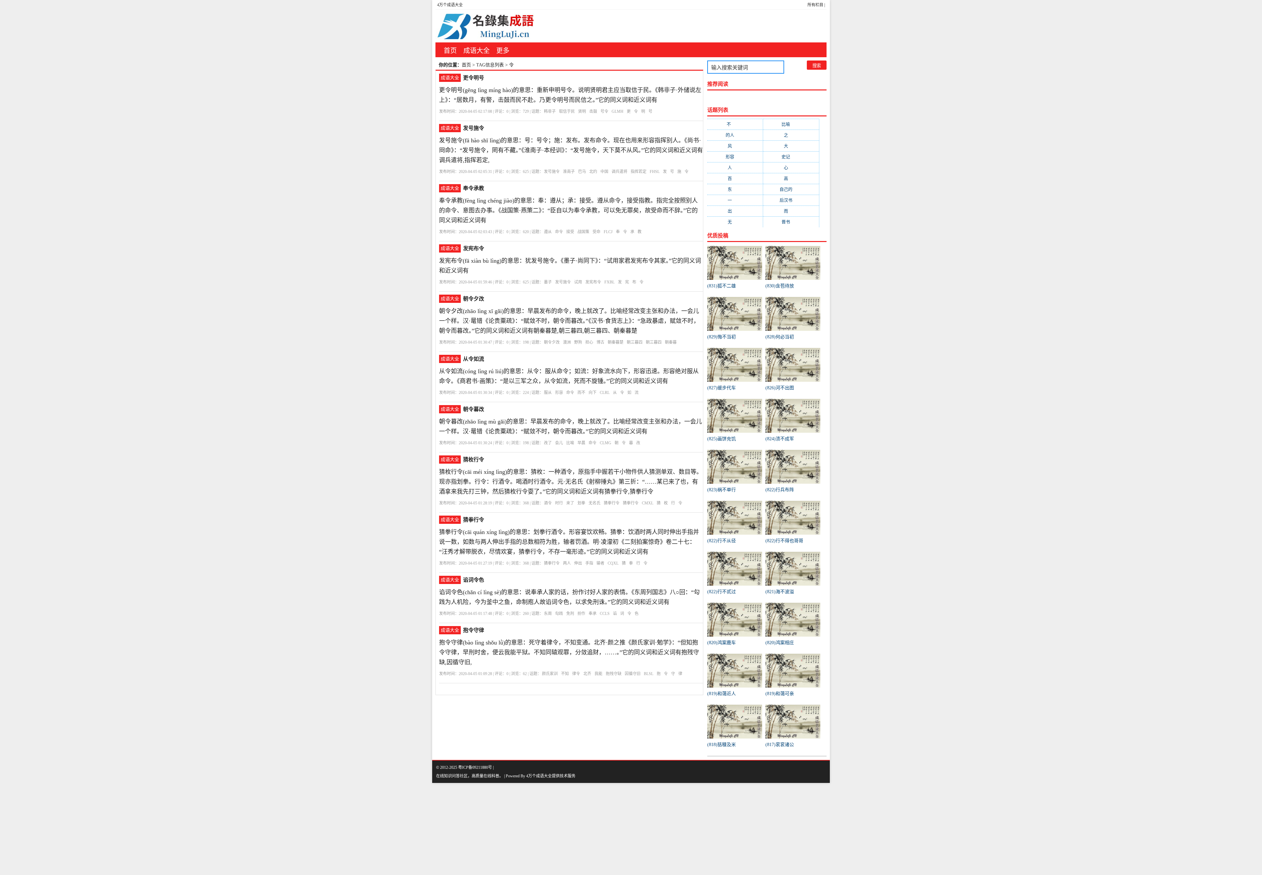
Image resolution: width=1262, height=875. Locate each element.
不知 (565, 673)
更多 (502, 50)
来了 (570, 503)
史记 (791, 156)
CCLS (605, 613)
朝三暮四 (635, 342)
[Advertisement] (197, 829)
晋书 (791, 221)
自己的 (791, 189)
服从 (548, 392)
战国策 (583, 232)
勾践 (559, 613)
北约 (593, 171)
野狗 (578, 342)
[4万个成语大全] (484, 26)
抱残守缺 (613, 673)
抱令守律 (473, 630)
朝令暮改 (473, 409)
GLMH (617, 111)
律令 (576, 673)
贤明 (582, 111)
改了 (548, 443)
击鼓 (593, 111)
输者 (600, 563)
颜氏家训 (550, 673)
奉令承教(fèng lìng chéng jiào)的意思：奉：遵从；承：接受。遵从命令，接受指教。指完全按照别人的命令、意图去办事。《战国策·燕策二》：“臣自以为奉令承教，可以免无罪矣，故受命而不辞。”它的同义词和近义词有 (568, 210)
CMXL (647, 503)
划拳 (581, 503)
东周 (548, 613)
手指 (589, 563)
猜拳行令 (611, 503)
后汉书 (791, 200)
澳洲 (567, 342)
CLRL (605, 392)
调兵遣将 (619, 171)
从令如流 (473, 359)
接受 (570, 232)
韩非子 (550, 111)
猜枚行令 (473, 459)
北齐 (587, 673)
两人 (567, 563)
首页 (450, 50)
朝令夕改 (473, 299)
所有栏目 (815, 5)
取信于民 (567, 111)
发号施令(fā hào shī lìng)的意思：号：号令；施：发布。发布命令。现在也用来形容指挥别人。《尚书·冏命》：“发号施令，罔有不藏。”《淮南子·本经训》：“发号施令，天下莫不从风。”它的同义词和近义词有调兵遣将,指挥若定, (571, 150)
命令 (559, 232)
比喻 (570, 443)
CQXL (613, 563)
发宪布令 (473, 248)
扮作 (581, 613)
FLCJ (608, 232)
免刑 (570, 613)
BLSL (648, 673)
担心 (589, 342)
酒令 (548, 503)
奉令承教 (473, 188)
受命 (596, 232)
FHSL (655, 171)
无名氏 (594, 503)
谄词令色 (473, 580)
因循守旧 (633, 673)
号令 (604, 111)
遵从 (548, 232)
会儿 (559, 443)
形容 (559, 392)
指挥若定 (638, 171)
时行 (559, 503)
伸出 (578, 563)
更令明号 (473, 78)
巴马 (582, 171)
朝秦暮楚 (615, 342)
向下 (592, 392)
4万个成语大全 (450, 5)
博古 (600, 342)
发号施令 (473, 128)
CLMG (605, 443)
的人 (735, 135)
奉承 (592, 613)
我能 (598, 673)
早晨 (581, 443)
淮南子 (569, 171)
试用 (578, 282)
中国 (604, 171)
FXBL (609, 282)
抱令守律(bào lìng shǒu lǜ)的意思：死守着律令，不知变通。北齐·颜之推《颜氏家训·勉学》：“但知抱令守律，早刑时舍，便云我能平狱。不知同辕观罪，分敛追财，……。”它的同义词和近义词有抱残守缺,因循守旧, (569, 652)
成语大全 (476, 50)
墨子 (548, 282)
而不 (581, 392)
